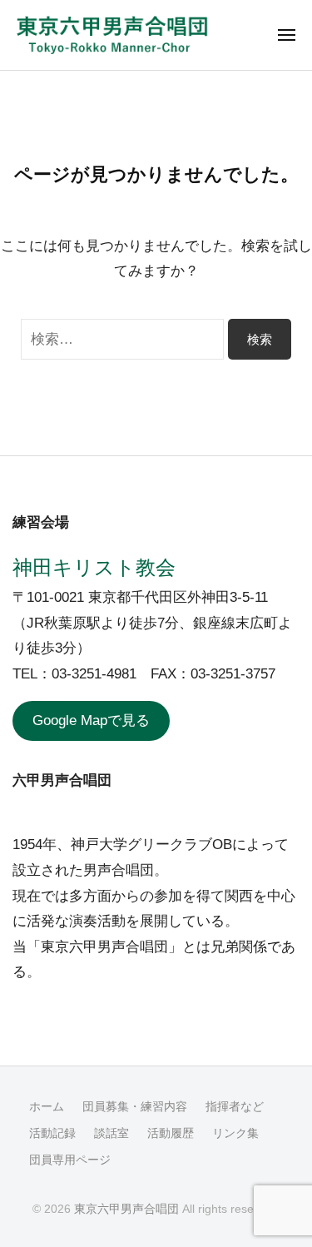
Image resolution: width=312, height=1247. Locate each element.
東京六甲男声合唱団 (126, 1208)
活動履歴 (170, 1133)
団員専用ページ (70, 1159)
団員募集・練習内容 (134, 1106)
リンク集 (235, 1133)
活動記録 (52, 1133)
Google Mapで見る (91, 720)
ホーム (46, 1106)
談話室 (111, 1133)
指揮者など (235, 1106)
